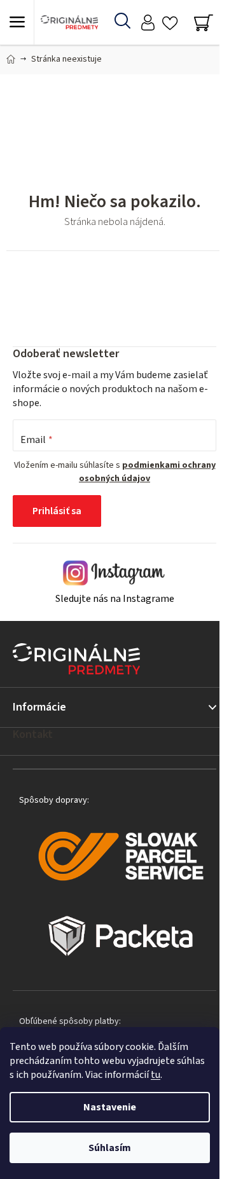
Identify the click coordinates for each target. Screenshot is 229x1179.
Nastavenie (109, 1107)
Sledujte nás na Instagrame (114, 599)
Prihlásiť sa (56, 511)
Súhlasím (109, 1148)
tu (155, 1075)
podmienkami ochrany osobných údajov (147, 471)
